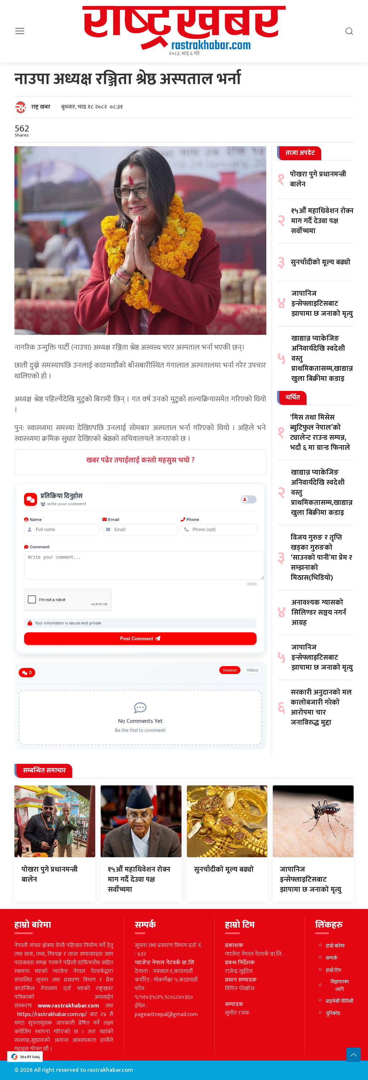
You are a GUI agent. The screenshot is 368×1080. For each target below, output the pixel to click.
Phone (193, 519)
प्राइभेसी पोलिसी (339, 1001)
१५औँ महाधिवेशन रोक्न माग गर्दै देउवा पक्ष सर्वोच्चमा (322, 221)
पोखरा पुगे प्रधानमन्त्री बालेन (318, 179)
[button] (19, 31)
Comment (40, 546)
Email (113, 519)
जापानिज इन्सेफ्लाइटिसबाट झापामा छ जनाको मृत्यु (322, 303)
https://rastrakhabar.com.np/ (52, 1014)
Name (36, 519)
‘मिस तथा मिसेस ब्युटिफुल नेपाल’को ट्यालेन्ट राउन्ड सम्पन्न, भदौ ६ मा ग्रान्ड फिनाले (320, 432)
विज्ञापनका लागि (340, 985)
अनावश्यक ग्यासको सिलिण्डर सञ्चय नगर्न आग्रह (318, 612)
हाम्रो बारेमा (335, 946)
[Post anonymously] (249, 499)
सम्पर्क (331, 958)
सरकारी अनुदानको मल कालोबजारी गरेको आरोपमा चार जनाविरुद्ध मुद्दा (321, 707)
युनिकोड (333, 1013)
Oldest (252, 670)
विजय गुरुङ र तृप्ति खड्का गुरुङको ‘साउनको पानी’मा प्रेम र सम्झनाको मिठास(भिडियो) (321, 557)
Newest (229, 670)
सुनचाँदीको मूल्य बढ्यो (320, 262)
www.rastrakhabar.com (68, 1006)
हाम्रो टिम (333, 970)
